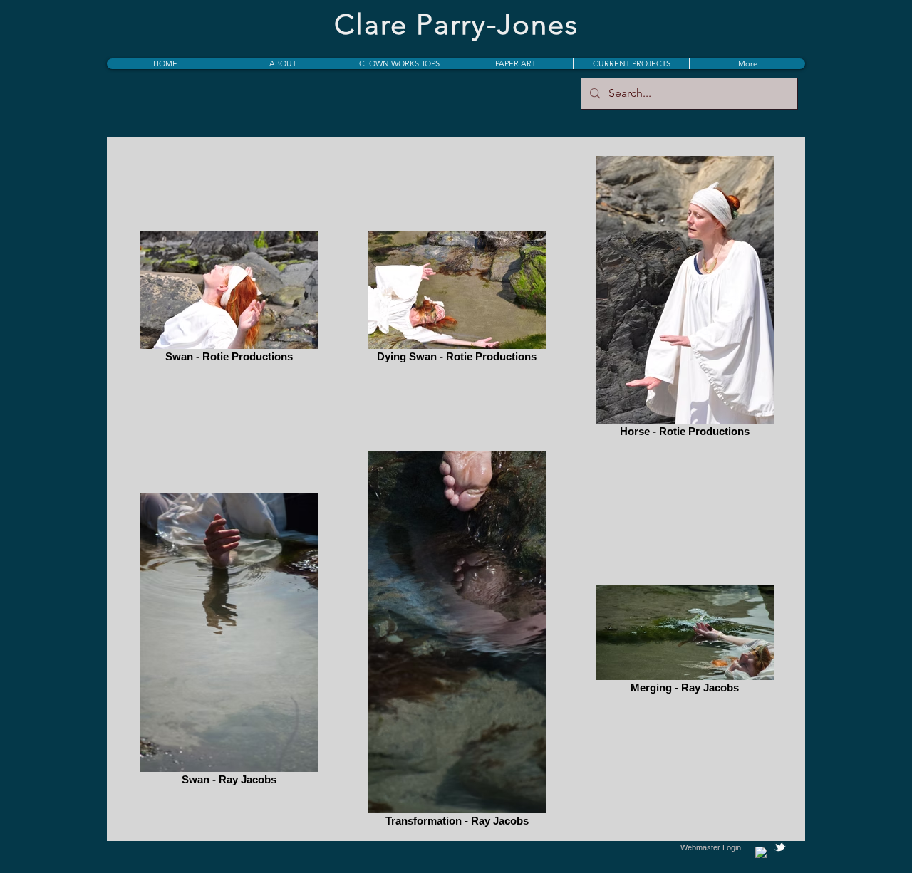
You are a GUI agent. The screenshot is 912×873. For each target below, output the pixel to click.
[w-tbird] (780, 847)
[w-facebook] (761, 853)
